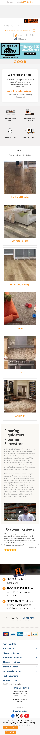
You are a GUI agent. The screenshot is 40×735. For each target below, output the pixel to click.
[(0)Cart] (15, 35)
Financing (19, 31)
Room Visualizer (10, 31)
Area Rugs (20, 416)
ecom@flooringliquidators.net (20, 91)
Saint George (8, 684)
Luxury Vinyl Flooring (20, 284)
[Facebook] (13, 716)
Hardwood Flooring (20, 197)
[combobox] (20, 26)
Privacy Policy (10, 732)
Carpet (20, 328)
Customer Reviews (20, 529)
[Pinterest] (21, 716)
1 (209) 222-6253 (26, 618)
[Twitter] (17, 716)
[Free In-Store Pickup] (11, 111)
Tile (20, 372)
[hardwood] (20, 177)
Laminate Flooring (20, 241)
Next (36, 545)
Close (15, 728)
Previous (3, 545)
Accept (8, 728)
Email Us (20, 707)
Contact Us (26, 31)
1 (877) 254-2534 (27, 2)
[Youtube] (26, 716)
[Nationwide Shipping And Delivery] (30, 130)
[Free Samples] (11, 130)
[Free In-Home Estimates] (30, 111)
